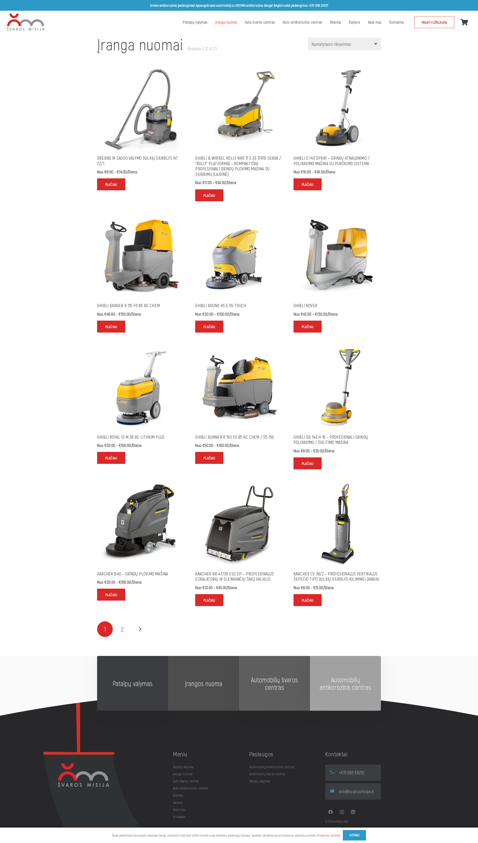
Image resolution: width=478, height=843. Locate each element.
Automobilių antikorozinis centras (272, 767)
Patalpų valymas (183, 767)
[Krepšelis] (464, 22)
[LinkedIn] (353, 812)
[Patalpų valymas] (132, 683)
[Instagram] (342, 812)
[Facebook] (330, 812)
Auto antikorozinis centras (190, 788)
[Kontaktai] (345, 683)
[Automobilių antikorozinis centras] (274, 683)
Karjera (178, 802)
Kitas (140, 629)
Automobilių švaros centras (267, 774)
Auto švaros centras (186, 781)
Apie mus (179, 809)
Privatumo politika (328, 835)
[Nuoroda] (26, 22)
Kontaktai (179, 817)
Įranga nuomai (182, 774)
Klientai (178, 795)
